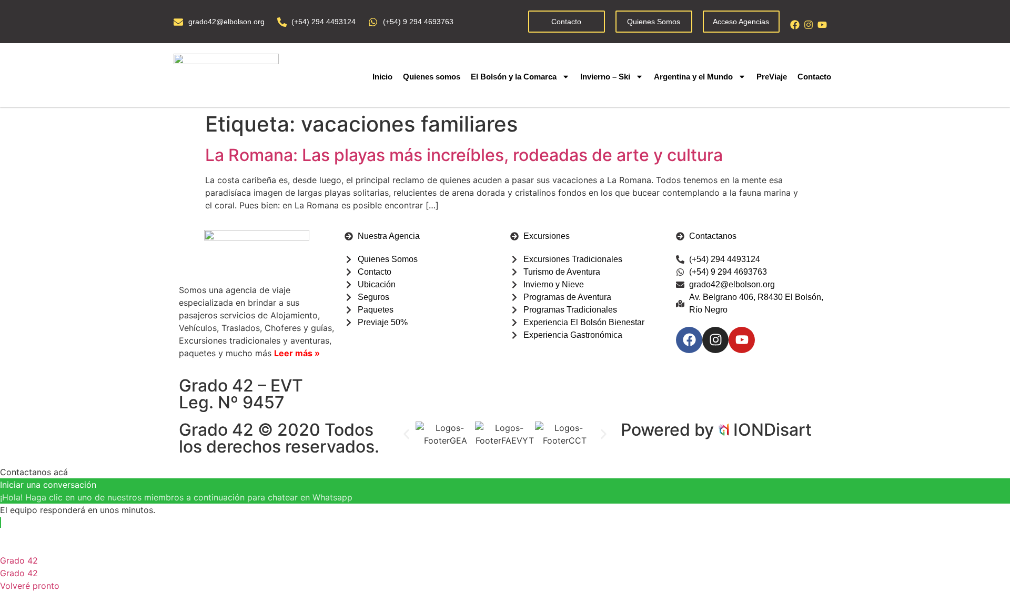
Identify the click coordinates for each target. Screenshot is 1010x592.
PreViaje (771, 76)
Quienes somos (431, 76)
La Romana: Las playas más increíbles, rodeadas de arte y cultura (464, 155)
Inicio (382, 76)
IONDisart (772, 429)
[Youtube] (822, 24)
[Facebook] (795, 24)
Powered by (669, 429)
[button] (406, 434)
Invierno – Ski (605, 76)
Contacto (814, 76)
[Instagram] (808, 24)
